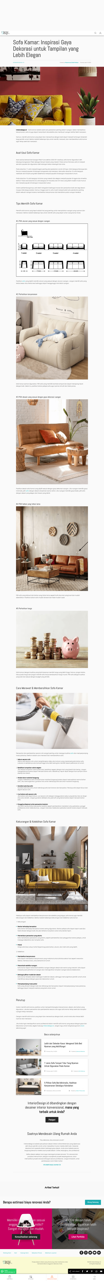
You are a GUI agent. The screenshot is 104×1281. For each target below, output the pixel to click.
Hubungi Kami (24, 1253)
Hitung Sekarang (93, 1202)
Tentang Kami (7, 1253)
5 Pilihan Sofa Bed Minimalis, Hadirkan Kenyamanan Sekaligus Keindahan (60, 1084)
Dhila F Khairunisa (80, 1090)
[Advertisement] (52, 15)
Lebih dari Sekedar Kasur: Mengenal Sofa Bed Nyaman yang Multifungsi (63, 1045)
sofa (23, 281)
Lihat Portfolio (78, 1236)
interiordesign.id (48, 1026)
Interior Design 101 (18, 62)
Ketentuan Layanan (50, 1253)
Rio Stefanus (82, 1071)
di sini (82, 1026)
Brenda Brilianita (81, 1051)
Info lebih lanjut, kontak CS (52, 1165)
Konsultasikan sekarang (26, 1236)
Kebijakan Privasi (37, 1253)
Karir (15, 1253)
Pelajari (52, 1119)
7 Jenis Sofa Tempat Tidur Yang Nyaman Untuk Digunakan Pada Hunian (61, 1064)
